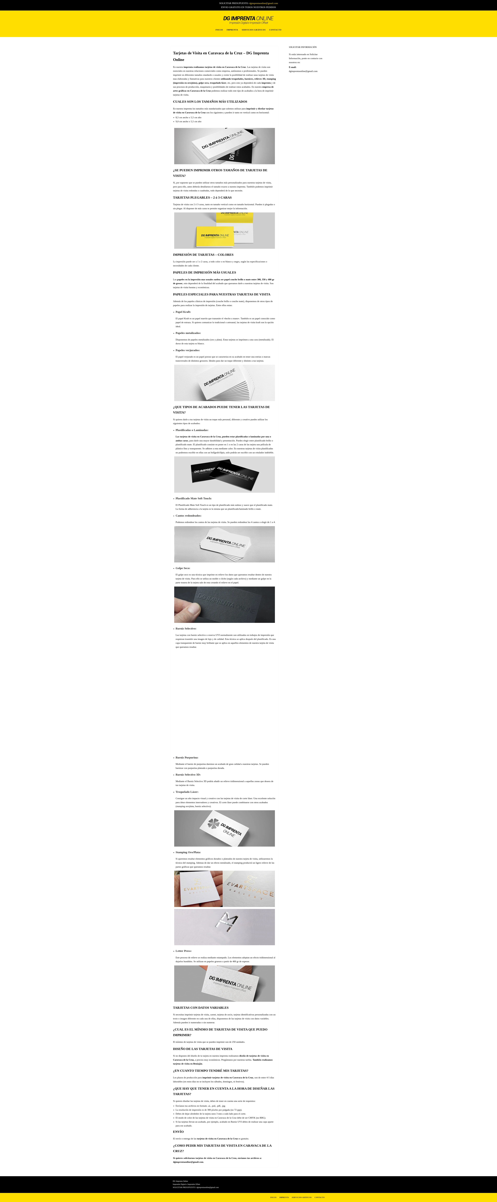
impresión (196, 279)
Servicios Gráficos (254, 30)
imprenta (266, 83)
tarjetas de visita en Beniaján (187, 1063)
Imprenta (232, 30)
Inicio (219, 30)
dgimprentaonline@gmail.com (263, 3)
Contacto (275, 30)
